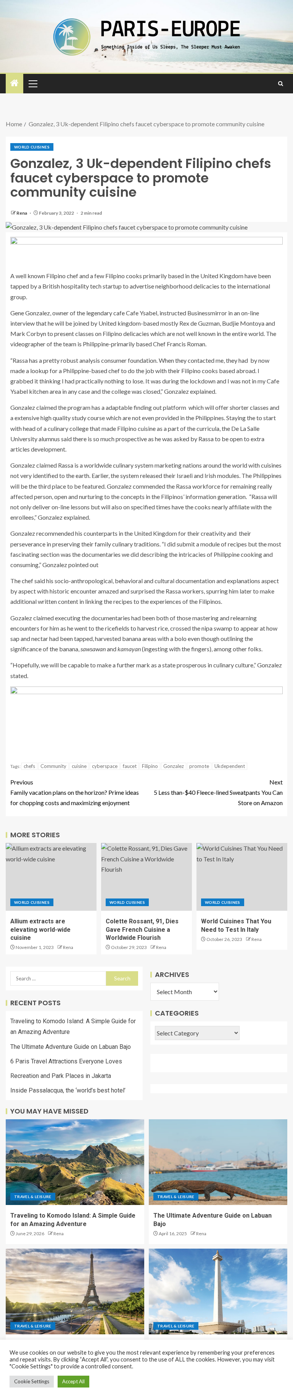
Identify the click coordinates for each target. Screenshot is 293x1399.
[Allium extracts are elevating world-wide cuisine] (51, 877)
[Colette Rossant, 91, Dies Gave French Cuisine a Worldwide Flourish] (146, 877)
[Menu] (32, 83)
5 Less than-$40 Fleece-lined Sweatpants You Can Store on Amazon (218, 792)
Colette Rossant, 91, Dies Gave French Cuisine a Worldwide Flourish (142, 929)
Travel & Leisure (33, 1196)
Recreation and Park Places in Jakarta (60, 1075)
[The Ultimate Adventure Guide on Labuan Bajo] (218, 1162)
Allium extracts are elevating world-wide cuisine (40, 929)
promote (199, 766)
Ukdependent (229, 766)
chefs (29, 766)
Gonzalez (173, 766)
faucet (130, 766)
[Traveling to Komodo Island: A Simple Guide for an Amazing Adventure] (75, 1162)
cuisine (79, 766)
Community (53, 766)
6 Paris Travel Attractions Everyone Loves (66, 1061)
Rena (22, 213)
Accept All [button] (73, 1381)
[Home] (14, 83)
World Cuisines (32, 147)
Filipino (150, 766)
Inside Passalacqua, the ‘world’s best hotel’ (68, 1090)
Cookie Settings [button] (31, 1381)
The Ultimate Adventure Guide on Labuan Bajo (70, 1046)
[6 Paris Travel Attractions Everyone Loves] (75, 1291)
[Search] (280, 83)
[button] (32, 83)
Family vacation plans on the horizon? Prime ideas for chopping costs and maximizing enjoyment (74, 792)
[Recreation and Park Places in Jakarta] (218, 1291)
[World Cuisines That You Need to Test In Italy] (241, 877)
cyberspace (105, 766)
